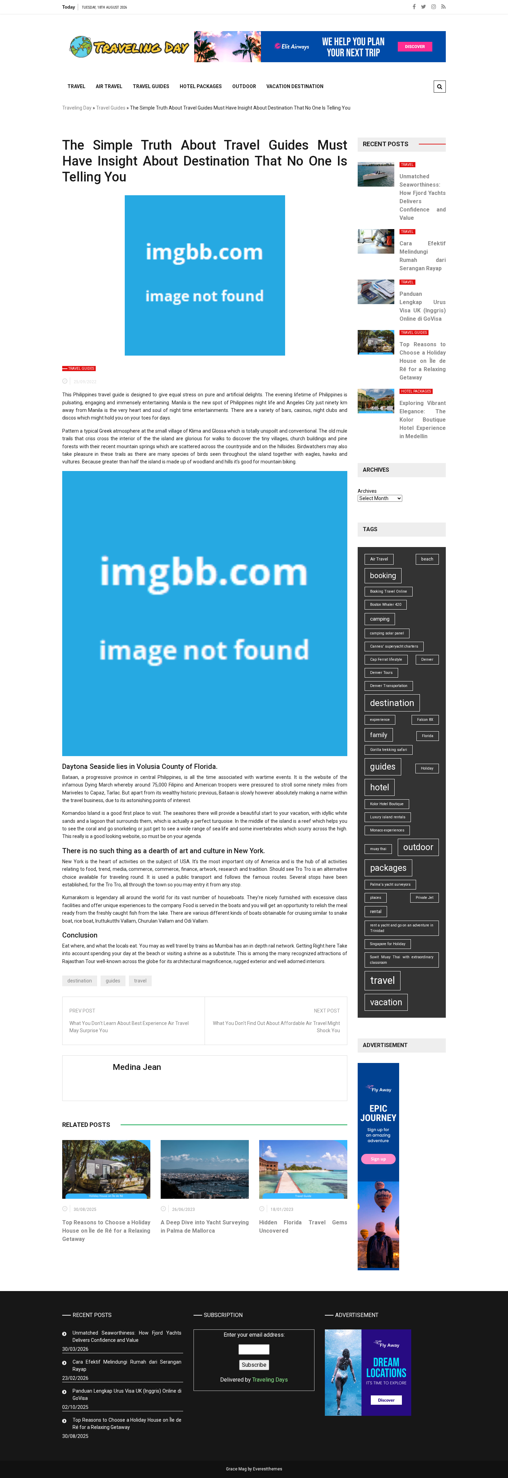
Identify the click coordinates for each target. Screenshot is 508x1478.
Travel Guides (151, 86)
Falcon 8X (425, 719)
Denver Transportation (388, 686)
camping (379, 619)
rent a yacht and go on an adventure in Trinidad (401, 928)
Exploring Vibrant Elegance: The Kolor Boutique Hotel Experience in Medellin (422, 420)
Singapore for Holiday (387, 944)
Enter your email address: (254, 1357)
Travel (76, 86)
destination (79, 980)
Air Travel (109, 86)
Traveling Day (77, 108)
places (375, 897)
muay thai (378, 849)
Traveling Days (270, 1379)
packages (388, 868)
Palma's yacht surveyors (390, 884)
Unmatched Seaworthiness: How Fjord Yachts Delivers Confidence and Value (127, 1336)
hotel (379, 787)
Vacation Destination (294, 86)
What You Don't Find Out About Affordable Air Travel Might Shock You (276, 1026)
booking (383, 575)
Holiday (427, 768)
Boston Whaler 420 (385, 604)
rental (376, 911)
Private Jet (424, 897)
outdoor (418, 847)
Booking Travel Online (388, 591)
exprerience (380, 719)
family (378, 734)
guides (113, 980)
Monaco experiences (387, 830)
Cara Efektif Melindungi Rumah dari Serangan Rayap (127, 1365)
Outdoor (244, 86)
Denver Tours (381, 672)
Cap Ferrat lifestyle (386, 659)
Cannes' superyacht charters (394, 646)
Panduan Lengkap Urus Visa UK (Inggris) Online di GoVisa (127, 1394)
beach (427, 559)
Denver (427, 659)
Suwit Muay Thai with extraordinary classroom (401, 960)
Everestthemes (267, 1469)
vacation (386, 1002)
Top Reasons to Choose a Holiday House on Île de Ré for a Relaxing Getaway (106, 1230)
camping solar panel (387, 633)
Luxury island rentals (387, 817)
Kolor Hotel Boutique (387, 804)
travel (140, 980)
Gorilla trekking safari (388, 749)
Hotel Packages (201, 86)
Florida (427, 736)
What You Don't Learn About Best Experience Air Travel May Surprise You (129, 1026)
